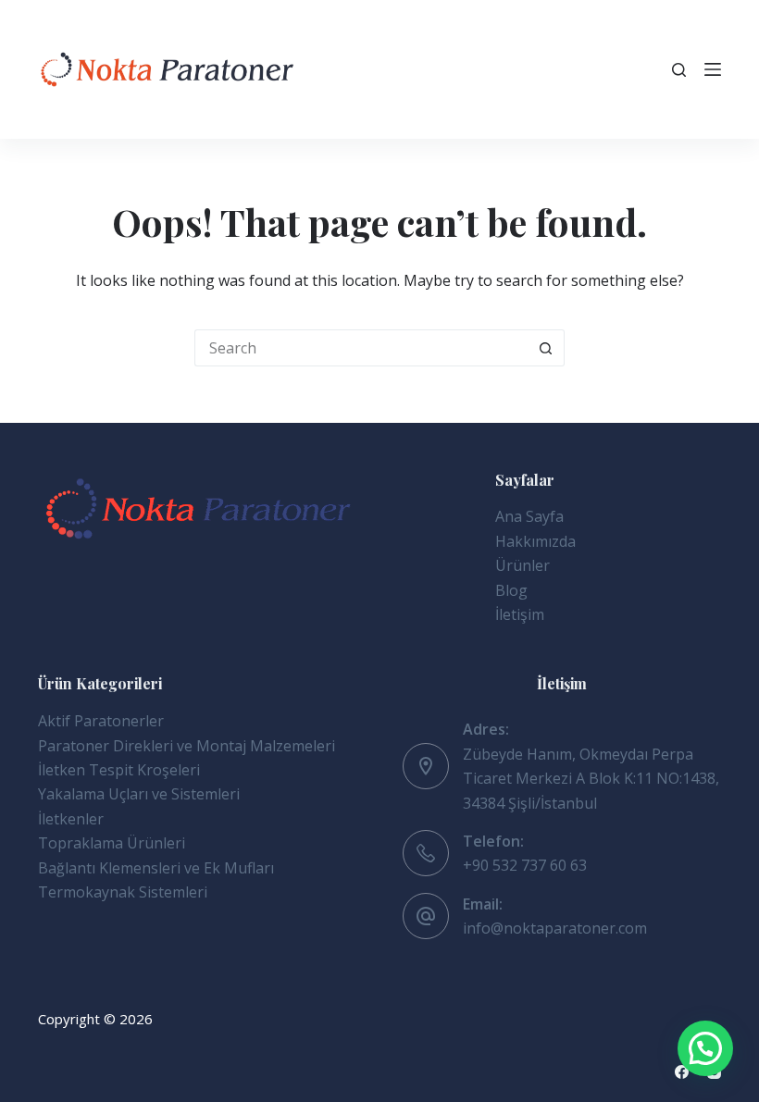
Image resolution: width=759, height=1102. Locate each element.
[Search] (679, 70)
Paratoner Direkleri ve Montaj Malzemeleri (186, 746)
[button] (705, 1048)
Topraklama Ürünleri (111, 843)
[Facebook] (682, 1072)
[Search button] (546, 347)
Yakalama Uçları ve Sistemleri (139, 794)
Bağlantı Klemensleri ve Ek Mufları (156, 868)
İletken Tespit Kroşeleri (119, 770)
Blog (511, 590)
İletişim (519, 614)
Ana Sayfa (529, 516)
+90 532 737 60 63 (525, 865)
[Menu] (712, 69)
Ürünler (522, 565)
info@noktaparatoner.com (555, 928)
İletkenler (71, 819)
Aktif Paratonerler (101, 721)
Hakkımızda (535, 541)
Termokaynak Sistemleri (122, 892)
